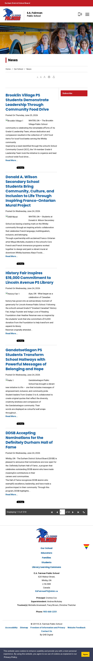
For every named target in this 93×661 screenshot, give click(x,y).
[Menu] (87, 14)
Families (46, 557)
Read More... (12, 160)
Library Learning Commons (46, 567)
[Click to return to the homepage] (12, 14)
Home (8, 69)
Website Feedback (76, 627)
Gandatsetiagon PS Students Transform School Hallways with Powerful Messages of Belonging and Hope (26, 359)
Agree (85, 654)
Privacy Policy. (10, 657)
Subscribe (67, 93)
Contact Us (46, 631)
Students (46, 562)
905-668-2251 (50, 611)
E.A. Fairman (34, 14)
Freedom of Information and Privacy (47, 627)
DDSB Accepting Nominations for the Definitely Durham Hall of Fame (29, 440)
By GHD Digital (46, 634)
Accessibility (11, 627)
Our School (18, 69)
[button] (37, 77)
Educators (46, 552)
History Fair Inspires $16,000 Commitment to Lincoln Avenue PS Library (29, 277)
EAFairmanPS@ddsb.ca (46, 591)
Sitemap (24, 627)
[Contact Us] (80, 14)
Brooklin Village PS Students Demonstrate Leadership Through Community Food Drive (27, 102)
